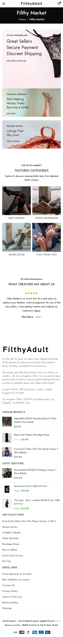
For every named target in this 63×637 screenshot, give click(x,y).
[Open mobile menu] (4, 4)
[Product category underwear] (46, 203)
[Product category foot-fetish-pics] (46, 240)
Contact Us (8, 585)
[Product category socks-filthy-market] (16, 240)
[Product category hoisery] (16, 203)
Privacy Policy (10, 591)
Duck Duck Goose (12, 555)
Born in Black (9, 549)
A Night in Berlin (11, 532)
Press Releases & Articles (17, 574)
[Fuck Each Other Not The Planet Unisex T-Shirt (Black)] (7, 453)
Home (22, 19)
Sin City (6, 561)
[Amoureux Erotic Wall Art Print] (7, 489)
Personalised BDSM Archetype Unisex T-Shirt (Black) (35, 471)
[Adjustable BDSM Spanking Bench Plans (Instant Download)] (7, 422)
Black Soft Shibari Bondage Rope (31, 435)
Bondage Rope (10, 544)
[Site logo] (31, 3)
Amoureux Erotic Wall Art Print (30, 486)
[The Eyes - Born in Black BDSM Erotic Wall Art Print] (7, 504)
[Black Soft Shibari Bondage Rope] (7, 438)
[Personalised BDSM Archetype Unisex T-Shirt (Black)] (7, 474)
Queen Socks (9, 527)
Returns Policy (10, 602)
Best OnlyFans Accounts (15, 579)
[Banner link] (31, 58)
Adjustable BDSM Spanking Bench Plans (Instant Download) (35, 420)
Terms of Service (12, 597)
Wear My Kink (10, 538)
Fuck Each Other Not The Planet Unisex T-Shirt (29, 521)
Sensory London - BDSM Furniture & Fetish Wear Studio (31, 625)
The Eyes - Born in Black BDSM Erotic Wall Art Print (37, 502)
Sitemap (7, 608)
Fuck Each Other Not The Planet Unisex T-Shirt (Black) (36, 450)
